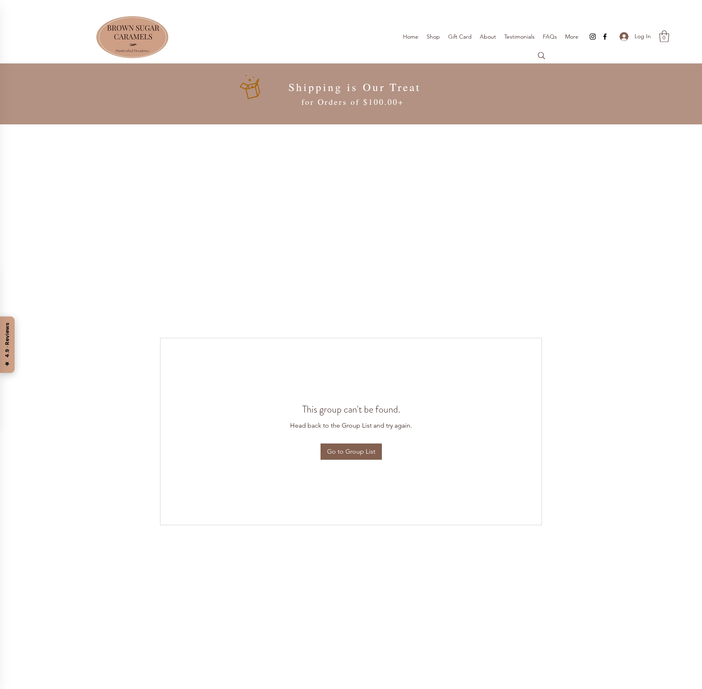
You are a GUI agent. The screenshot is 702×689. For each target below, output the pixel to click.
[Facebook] (605, 37)
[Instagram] (593, 37)
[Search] (541, 55)
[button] (664, 36)
